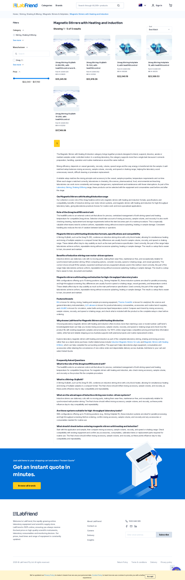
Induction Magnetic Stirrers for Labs (126, 342)
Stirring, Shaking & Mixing (30, 14)
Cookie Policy (97, 575)
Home (15, 14)
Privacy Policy (49, 575)
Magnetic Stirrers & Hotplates (55, 14)
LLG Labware (90, 305)
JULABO (63, 308)
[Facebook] (126, 526)
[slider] (14, 78)
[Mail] (131, 526)
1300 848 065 (135, 521)
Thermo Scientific (125, 302)
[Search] (119, 5)
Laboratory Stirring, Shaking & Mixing (71, 187)
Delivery (90, 535)
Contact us (92, 526)
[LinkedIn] (135, 526)
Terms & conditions (139, 562)
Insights (90, 540)
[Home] (27, 5)
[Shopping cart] (170, 5)
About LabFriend (94, 521)
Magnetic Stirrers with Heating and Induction (89, 14)
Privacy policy (166, 562)
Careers (90, 531)
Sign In (159, 5)
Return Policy (122, 562)
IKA (58, 302)
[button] (119, 5)
